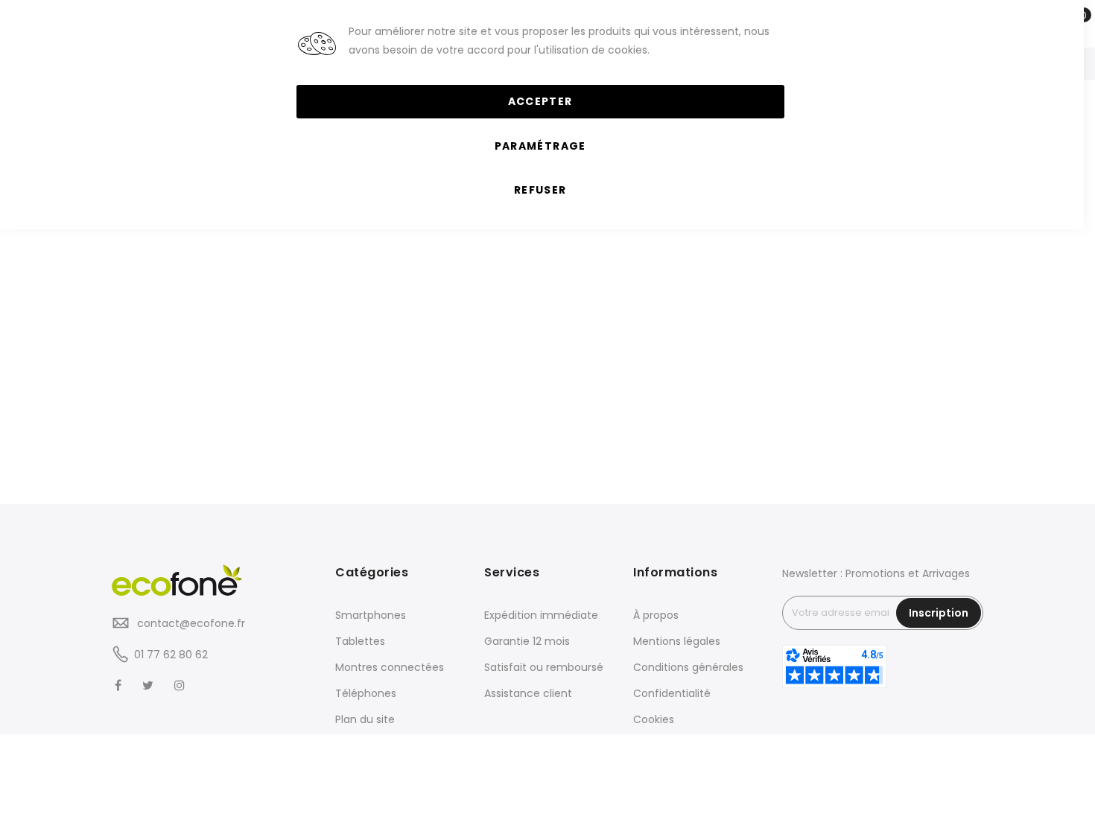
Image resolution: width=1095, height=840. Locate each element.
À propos (656, 615)
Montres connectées (389, 667)
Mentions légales (676, 641)
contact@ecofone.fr (189, 623)
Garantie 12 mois (527, 641)
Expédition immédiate (541, 615)
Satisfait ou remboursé (543, 667)
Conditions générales (688, 667)
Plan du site (365, 719)
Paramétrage (540, 146)
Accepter (540, 101)
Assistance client (528, 693)
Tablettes (360, 641)
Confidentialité (672, 693)
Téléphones (365, 693)
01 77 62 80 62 (171, 654)
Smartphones (370, 615)
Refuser (540, 189)
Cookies (653, 719)
